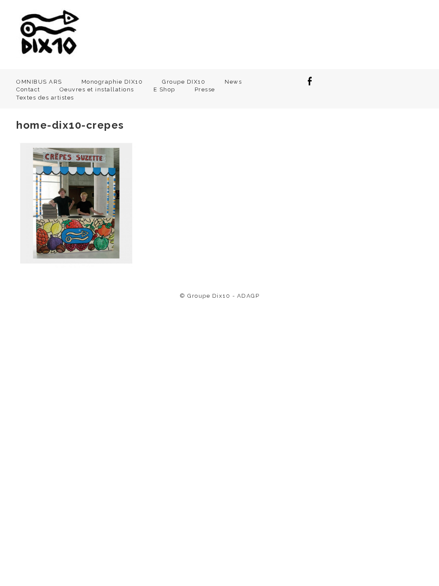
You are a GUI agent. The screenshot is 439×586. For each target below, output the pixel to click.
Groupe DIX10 (183, 82)
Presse (205, 89)
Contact (28, 89)
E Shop (164, 89)
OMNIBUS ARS (39, 82)
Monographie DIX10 (112, 82)
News (233, 82)
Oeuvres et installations (97, 89)
